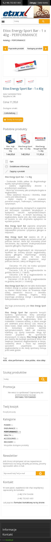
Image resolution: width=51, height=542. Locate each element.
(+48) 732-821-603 (13, 2)
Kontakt (7, 534)
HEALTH (8, 435)
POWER (8, 425)
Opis (11, 161)
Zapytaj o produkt (17, 171)
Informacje (9, 529)
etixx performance (16, 360)
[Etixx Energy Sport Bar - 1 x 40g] (25, 66)
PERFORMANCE (18, 40)
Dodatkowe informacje (19, 166)
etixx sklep (41, 360)
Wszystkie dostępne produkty (16, 445)
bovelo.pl (9, 540)
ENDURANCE (11, 428)
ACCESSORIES (11, 438)
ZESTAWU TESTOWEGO (25, 397)
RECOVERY (9, 442)
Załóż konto (43, 2)
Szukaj (44, 21)
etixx (5, 360)
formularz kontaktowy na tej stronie (29, 502)
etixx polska (30, 360)
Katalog (6, 40)
